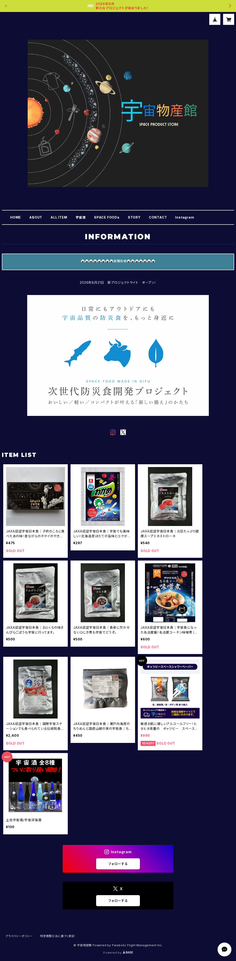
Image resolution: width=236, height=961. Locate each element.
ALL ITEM (58, 217)
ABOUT (35, 217)
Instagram (184, 217)
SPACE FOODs (107, 217)
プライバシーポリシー (19, 936)
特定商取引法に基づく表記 (57, 936)
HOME (15, 217)
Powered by (113, 952)
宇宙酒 (81, 217)
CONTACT (158, 217)
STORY (134, 217)
